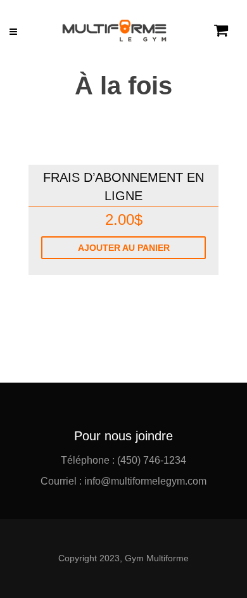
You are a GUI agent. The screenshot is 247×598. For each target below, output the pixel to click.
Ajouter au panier (124, 248)
